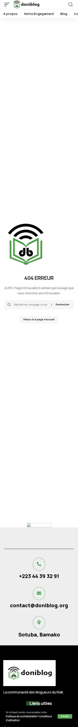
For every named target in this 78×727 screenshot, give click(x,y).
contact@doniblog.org (39, 605)
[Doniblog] (26, 4)
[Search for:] (31, 304)
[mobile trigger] (8, 4)
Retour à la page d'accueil (39, 319)
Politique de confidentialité (21, 716)
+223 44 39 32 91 (39, 576)
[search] (70, 4)
